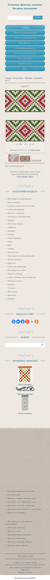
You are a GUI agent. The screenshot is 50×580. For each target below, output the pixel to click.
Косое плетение (14, 202)
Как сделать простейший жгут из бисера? (24, 509)
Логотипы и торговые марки (19, 216)
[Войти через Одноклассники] (37, 322)
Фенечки (28, 78)
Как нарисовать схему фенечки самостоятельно (19, 522)
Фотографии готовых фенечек (20, 198)
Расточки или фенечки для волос (21, 491)
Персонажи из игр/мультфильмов (21, 256)
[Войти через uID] (14, 322)
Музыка (11, 220)
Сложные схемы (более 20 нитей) (21, 206)
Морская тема (13, 252)
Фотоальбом (18, 78)
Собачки (11, 248)
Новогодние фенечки (16, 527)
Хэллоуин (11, 288)
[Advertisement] (25, 457)
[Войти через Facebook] (23, 322)
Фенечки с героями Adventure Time (22, 498)
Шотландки (12, 291)
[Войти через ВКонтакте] (18, 322)
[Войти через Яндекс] (27, 322)
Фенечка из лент (14, 531)
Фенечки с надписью (16, 213)
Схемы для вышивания (17, 266)
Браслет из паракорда (16, 512)
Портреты (11, 284)
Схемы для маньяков (16, 209)
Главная (8, 78)
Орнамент (38, 78)
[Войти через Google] (32, 321)
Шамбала (11, 298)
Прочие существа (14, 259)
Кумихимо (12, 295)
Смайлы (11, 234)
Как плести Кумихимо (16, 538)
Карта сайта (20, 562)
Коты (10, 245)
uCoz (30, 572)
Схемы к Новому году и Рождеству (22, 277)
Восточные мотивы (15, 223)
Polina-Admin (35, 150)
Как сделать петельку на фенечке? (21, 505)
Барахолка (12, 263)
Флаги (10, 241)
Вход (31, 176)
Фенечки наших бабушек (18, 545)
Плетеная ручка (14, 495)
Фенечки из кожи (15, 281)
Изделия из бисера (15, 273)
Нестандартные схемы (16, 270)
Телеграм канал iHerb (25, 577)
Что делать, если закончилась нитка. (22, 502)
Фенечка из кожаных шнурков (20, 542)
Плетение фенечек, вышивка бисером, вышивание (25, 6)
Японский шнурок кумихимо (19, 534)
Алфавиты (12, 227)
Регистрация (22, 176)
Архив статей (31, 562)
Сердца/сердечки (14, 238)
